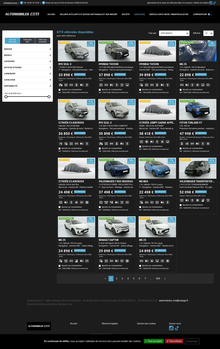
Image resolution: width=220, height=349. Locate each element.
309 (158, 278)
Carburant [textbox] (10, 74)
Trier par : (152, 33)
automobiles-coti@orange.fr (173, 300)
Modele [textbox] (8, 55)
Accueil (51, 14)
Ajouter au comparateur (72, 89)
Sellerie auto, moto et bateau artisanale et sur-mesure (88, 14)
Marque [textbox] (8, 49)
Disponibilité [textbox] (10, 86)
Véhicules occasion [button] (42, 41)
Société (125, 14)
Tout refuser (175, 341)
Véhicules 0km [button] (27, 41)
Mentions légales (110, 323)
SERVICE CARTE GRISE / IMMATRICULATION (168, 14)
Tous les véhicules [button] (12, 41)
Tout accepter (154, 341)
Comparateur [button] (201, 14)
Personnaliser (192, 341)
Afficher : (197, 33)
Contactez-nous (10, 3)
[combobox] (27, 49)
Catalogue (139, 14)
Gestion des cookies (146, 323)
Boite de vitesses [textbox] (12, 68)
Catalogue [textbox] (9, 80)
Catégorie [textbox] (9, 61)
